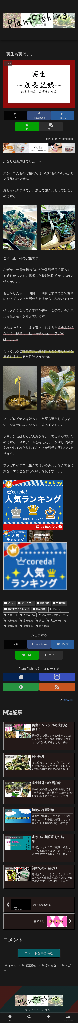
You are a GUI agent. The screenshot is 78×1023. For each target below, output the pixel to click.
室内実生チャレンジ (18, 609)
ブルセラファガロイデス (55, 614)
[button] (50, 126)
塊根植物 (44, 603)
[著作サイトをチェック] (21, 677)
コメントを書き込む (39, 953)
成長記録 (12, 626)
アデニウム (27, 603)
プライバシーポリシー (39, 1010)
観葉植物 (40, 609)
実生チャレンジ (58, 620)
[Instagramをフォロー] (57, 677)
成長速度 (28, 626)
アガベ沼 (12, 614)
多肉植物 (61, 603)
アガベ (11, 603)
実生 (41, 620)
